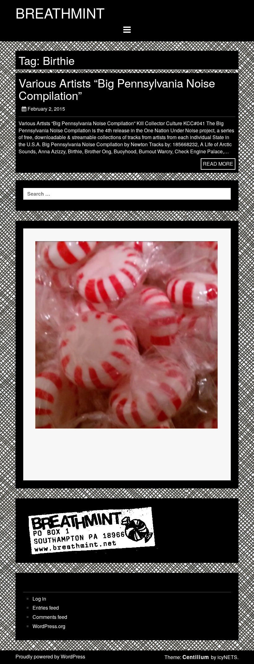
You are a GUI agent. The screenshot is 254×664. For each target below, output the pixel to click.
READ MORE (218, 163)
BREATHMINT (60, 12)
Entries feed (46, 607)
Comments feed (50, 617)
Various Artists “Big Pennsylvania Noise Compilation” (117, 88)
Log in (39, 598)
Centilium (195, 657)
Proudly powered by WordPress (50, 656)
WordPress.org (49, 626)
